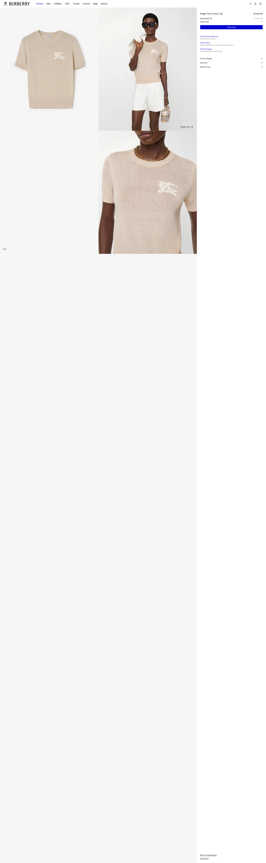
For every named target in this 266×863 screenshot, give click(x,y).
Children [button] (58, 4)
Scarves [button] (86, 4)
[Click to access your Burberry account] (255, 4)
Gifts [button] (67, 4)
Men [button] (48, 4)
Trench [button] (76, 4)
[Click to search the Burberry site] (250, 4)
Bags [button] (95, 4)
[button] (187, 126)
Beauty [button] (104, 4)
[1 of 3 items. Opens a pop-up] (49, 69)
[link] (208, 855)
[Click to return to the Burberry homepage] (20, 4)
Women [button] (39, 4)
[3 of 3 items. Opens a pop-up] (98, 192)
